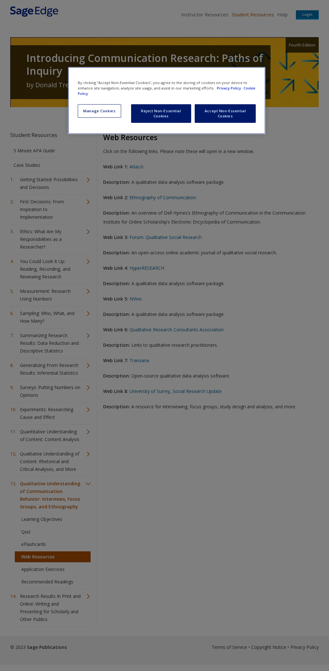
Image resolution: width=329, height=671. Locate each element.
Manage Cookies (99, 110)
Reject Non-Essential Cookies (161, 113)
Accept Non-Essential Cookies (225, 113)
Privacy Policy (229, 88)
